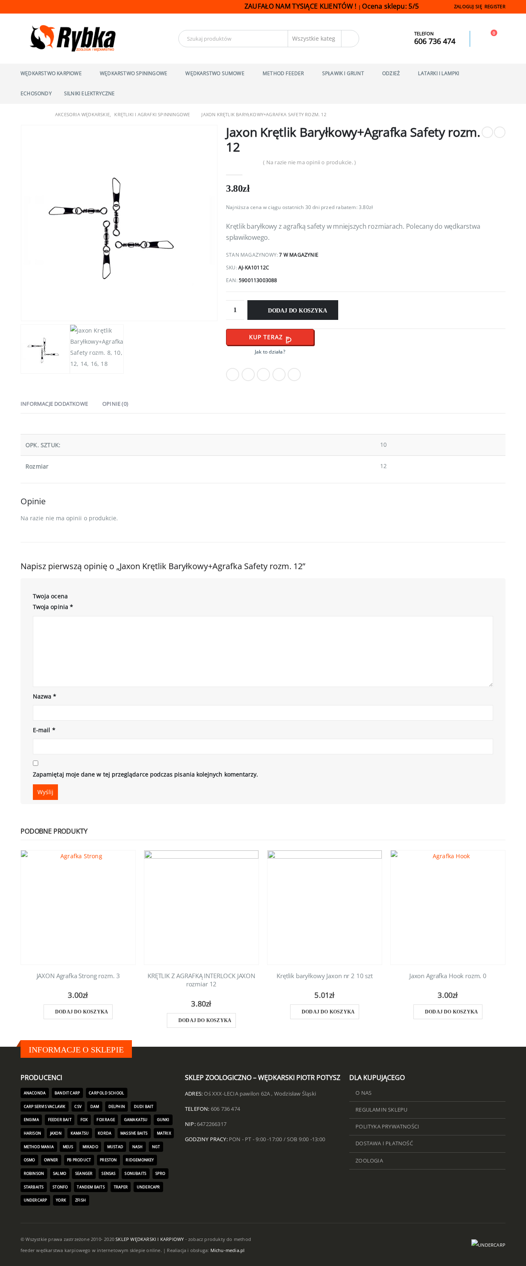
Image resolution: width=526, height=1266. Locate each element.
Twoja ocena (50, 596)
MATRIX (164, 1133)
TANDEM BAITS (90, 1187)
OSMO (29, 1160)
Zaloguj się (468, 6)
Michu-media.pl (227, 1250)
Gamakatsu (136, 1119)
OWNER (51, 1160)
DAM (94, 1106)
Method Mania (39, 1146)
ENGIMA (31, 1119)
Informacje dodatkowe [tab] (54, 403)
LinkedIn (263, 374)
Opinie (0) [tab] (115, 403)
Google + (279, 374)
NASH (137, 1146)
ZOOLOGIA (369, 1160)
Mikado (90, 1146)
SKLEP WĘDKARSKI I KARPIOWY (149, 1239)
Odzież (391, 73)
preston (108, 1160)
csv (77, 1106)
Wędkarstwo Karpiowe (51, 73)
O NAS (363, 1092)
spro (160, 1173)
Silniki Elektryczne (89, 93)
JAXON (56, 1133)
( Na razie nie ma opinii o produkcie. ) (309, 162)
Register (494, 6)
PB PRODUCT (79, 1160)
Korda (104, 1133)
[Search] (350, 38)
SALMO (59, 1173)
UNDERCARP (35, 1200)
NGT (156, 1146)
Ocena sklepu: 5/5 (391, 6)
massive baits (134, 1133)
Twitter (248, 374)
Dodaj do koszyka (297, 311)
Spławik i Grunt (343, 73)
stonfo (60, 1187)
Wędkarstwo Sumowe (214, 73)
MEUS (68, 1146)
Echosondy (36, 93)
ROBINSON (34, 1173)
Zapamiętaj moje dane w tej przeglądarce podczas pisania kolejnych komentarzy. (145, 774)
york (61, 1200)
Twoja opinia (53, 607)
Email (294, 374)
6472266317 (211, 1124)
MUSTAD (115, 1146)
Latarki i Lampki (438, 73)
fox (84, 1119)
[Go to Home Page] (23, 114)
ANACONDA (35, 1093)
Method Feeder (283, 73)
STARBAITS (34, 1187)
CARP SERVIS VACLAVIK (45, 1106)
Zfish (80, 1200)
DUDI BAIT (144, 1106)
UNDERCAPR (148, 1187)
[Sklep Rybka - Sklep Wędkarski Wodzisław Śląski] (72, 39)
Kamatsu (80, 1133)
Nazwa (45, 696)
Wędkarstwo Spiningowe (133, 73)
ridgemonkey (140, 1160)
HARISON (32, 1133)
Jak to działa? (270, 352)
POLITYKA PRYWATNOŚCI (387, 1126)
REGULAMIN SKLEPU (381, 1109)
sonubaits (135, 1173)
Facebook (232, 374)
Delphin (116, 1106)
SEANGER (83, 1173)
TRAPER (121, 1187)
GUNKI (163, 1119)
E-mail (44, 730)
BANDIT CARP (67, 1093)
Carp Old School (106, 1093)
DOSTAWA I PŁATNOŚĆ (384, 1143)
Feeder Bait (60, 1119)
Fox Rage (106, 1119)
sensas (108, 1173)
